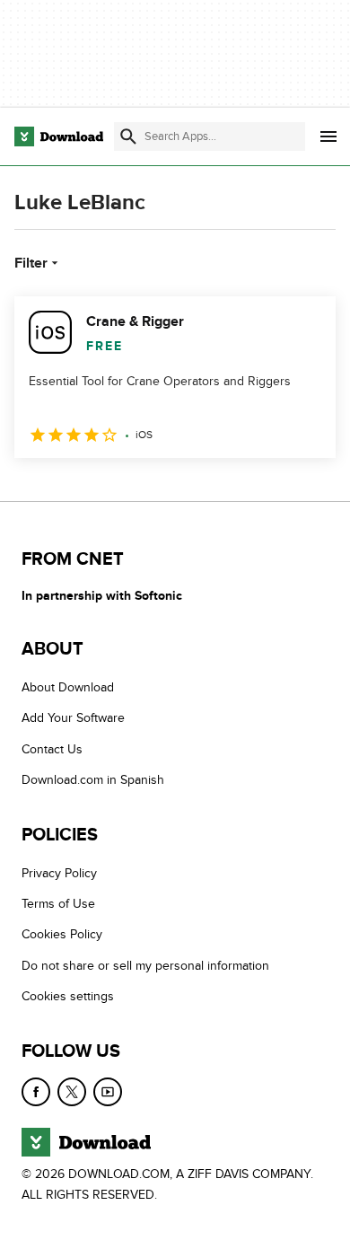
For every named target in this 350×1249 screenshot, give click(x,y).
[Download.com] (58, 136)
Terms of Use (58, 903)
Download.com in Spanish (93, 779)
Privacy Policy (59, 873)
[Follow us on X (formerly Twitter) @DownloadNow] (71, 1091)
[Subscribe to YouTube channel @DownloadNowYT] (107, 1091)
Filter (31, 263)
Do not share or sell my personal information (145, 965)
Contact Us (52, 749)
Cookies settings (68, 996)
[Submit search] (128, 136)
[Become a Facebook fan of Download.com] (36, 1091)
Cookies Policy (62, 934)
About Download (68, 687)
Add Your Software (73, 718)
